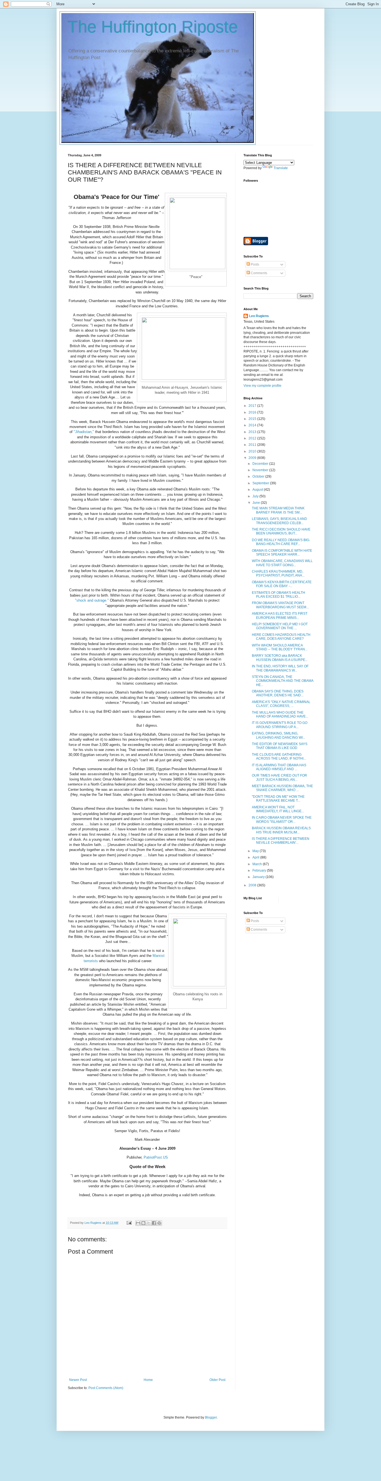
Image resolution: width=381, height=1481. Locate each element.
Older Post (217, 1380)
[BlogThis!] (143, 1223)
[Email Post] (128, 1222)
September (261, 483)
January (259, 877)
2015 (253, 419)
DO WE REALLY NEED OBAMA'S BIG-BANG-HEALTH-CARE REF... (281, 542)
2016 (253, 412)
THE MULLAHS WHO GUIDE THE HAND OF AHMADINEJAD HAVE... (280, 714)
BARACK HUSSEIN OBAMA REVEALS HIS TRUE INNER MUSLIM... (281, 830)
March (257, 864)
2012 (253, 438)
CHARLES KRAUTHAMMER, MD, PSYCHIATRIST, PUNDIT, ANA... (278, 573)
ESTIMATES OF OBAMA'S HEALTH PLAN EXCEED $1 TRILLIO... (278, 595)
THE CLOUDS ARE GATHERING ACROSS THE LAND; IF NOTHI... (279, 756)
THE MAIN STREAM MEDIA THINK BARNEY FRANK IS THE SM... (278, 510)
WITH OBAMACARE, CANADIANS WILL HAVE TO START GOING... (282, 563)
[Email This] (138, 1223)
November (260, 470)
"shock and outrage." (92, 600)
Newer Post (78, 1380)
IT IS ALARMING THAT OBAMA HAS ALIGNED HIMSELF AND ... (279, 767)
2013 (253, 432)
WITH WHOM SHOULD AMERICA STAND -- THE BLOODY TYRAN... (279, 647)
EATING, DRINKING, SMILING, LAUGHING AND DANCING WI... (278, 735)
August (258, 490)
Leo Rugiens (259, 316)
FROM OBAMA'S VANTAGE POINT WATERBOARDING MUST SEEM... (280, 605)
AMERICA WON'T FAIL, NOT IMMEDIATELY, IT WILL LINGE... (278, 809)
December (260, 464)
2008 (253, 885)
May (256, 851)
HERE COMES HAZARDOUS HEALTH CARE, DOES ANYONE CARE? (281, 637)
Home (148, 1380)
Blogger (211, 1417)
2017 (253, 406)
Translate (281, 168)
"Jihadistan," (84, 432)
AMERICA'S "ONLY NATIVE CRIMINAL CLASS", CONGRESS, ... (281, 704)
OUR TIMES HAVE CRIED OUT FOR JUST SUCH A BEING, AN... (279, 777)
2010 (253, 451)
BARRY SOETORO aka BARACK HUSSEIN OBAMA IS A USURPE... (280, 658)
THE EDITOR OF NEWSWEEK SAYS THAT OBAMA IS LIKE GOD (279, 746)
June (256, 503)
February (259, 870)
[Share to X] (148, 1223)
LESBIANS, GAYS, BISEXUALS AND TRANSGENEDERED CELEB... (279, 521)
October (258, 476)
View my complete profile (262, 386)
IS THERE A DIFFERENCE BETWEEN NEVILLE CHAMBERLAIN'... (280, 841)
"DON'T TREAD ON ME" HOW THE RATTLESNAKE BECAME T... (278, 798)
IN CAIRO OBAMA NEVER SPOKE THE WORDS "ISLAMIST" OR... (282, 819)
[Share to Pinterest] (159, 1223)
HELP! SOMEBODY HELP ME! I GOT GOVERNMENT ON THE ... (280, 626)
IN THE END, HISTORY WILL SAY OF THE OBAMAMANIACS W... (280, 668)
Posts (254, 264)
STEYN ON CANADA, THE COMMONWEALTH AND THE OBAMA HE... (282, 681)
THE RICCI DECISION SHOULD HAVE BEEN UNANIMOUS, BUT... (281, 531)
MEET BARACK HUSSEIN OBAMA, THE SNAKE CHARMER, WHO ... (282, 788)
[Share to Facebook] (154, 1223)
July (255, 496)
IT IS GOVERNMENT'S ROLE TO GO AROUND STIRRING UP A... (279, 725)
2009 (253, 458)
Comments (258, 273)
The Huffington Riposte (153, 27)
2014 (253, 425)
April (256, 857)
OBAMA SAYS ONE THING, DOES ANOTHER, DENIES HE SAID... (277, 693)
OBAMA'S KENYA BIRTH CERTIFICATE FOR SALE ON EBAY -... (282, 584)
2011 (253, 445)
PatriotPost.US (156, 1157)
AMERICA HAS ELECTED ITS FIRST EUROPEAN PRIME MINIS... (279, 615)
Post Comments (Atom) (105, 1388)
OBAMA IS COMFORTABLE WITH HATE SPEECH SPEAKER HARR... (282, 552)
